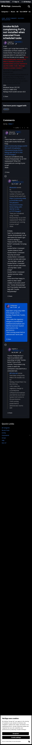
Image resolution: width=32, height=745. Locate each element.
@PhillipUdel (14, 373)
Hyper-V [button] (6, 109)
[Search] (29, 6)
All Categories (6, 428)
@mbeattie (13, 187)
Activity (4, 433)
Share (5, 96)
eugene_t (10, 42)
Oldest (10, 124)
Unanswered (16, 435)
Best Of (4, 443)
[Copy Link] (16, 44)
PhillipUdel (13, 305)
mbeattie (12, 132)
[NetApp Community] (11, 6)
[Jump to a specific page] (27, 127)
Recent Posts (5, 430)
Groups (4, 438)
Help (3, 440)
